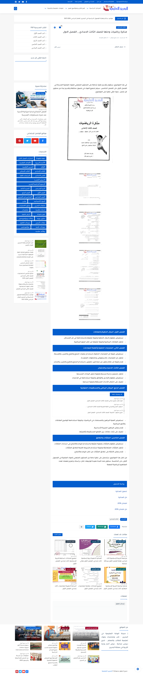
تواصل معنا (78, 2)
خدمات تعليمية (40, 210)
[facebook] (26, 1)
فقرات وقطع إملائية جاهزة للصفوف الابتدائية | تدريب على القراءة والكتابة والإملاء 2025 (25, 255)
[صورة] (40, 244)
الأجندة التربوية (40, 163)
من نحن (99, 2)
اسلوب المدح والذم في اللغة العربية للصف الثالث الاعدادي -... (104, 407)
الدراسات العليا (25, 175)
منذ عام (123, 556)
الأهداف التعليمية (25, 163)
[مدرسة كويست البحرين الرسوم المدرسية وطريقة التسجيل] (93, 646)
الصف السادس (40, 197)
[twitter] (19, 1)
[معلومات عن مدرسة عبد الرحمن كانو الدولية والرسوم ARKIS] (36, 657)
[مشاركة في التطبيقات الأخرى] (81, 527)
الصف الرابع (26, 193)
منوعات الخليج (25, 223)
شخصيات (25, 210)
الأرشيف (69, 2)
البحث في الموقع (89, 2)
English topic (40, 158)
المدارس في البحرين (25, 197)
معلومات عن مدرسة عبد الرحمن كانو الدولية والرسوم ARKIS (22, 658)
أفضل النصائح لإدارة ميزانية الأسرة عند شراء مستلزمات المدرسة (31, 113)
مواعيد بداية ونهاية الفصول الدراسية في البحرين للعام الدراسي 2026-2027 (88, 17)
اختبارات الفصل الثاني (25, 158)
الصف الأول (41, 193)
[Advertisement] (90, 66)
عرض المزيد (57, 534)
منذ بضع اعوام (117, 398)
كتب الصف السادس (38, 48)
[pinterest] (15, 1)
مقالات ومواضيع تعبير (26, 218)
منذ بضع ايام (42, 109)
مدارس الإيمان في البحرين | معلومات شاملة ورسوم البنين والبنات (86, 635)
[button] (114, 527)
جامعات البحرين (40, 205)
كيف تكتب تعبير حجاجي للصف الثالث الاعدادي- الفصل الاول (105, 401)
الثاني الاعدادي (40, 175)
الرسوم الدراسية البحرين (37, 184)
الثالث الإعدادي (121, 27)
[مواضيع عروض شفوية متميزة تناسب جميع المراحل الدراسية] (64, 646)
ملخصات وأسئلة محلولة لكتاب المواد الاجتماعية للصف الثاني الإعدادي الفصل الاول (24, 287)
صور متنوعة (41, 214)
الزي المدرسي (40, 188)
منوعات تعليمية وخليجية (55, 8)
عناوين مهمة (41, 218)
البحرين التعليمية (27, 167)
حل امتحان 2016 (121, 509)
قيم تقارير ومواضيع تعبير (76, 8)
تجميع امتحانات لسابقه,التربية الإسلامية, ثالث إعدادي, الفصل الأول (65, 561)
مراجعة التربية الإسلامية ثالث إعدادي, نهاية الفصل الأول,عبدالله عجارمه (115, 561)
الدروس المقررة (39, 180)
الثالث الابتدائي (25, 171)
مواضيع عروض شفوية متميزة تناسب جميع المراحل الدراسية (50, 649)
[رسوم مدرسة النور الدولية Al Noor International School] (36, 646)
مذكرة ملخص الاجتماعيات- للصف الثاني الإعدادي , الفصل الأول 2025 (25, 276)
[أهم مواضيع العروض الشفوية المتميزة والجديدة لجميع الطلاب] (64, 659)
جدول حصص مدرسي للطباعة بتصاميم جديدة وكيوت (26, 265)
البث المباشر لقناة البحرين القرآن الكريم (25, 244)
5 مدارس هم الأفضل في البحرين (79, 659)
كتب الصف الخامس (38, 44)
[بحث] (15, 8)
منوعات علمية (40, 227)
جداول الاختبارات (24, 205)
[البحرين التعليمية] (116, 8)
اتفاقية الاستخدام (109, 2)
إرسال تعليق (120, 604)
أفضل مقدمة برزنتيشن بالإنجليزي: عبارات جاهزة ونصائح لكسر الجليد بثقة (59, 635)
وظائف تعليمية (40, 231)
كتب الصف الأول (39, 33)
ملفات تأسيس (40, 223)
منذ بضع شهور (28, 292)
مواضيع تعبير (25, 227)
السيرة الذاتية (25, 188)
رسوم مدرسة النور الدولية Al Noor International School (22, 648)
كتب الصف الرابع (39, 40)
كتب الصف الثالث (39, 37)
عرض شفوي (26, 214)
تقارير (24, 201)
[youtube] (23, 1)
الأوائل (43, 167)
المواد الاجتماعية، (39, 201)
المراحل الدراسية (95, 8)
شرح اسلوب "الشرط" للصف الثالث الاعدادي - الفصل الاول (105, 412)
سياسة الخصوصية (122, 2)
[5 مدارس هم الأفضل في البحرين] (93, 659)
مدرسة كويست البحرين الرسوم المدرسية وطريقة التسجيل (80, 649)
